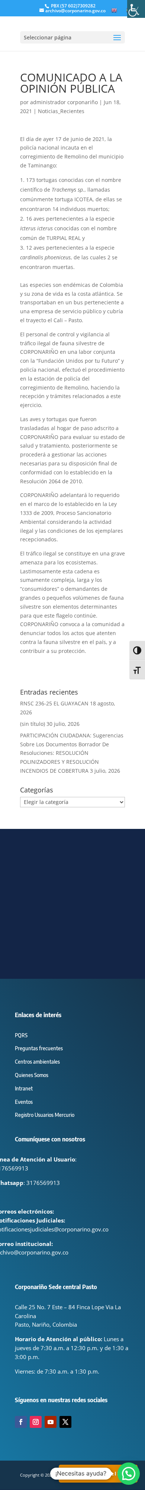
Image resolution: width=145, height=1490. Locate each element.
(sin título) (32, 723)
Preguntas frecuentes (39, 1048)
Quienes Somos (31, 1075)
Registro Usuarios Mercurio (44, 1115)
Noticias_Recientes (61, 111)
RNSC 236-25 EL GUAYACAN (54, 703)
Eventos (24, 1102)
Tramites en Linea (98, 1473)
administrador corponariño (64, 102)
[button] (128, 1473)
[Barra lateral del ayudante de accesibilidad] (136, 9)
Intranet (24, 1088)
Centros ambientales (37, 1061)
